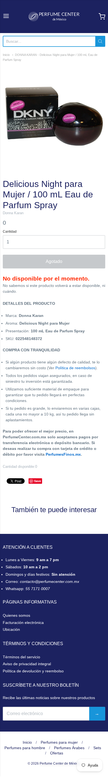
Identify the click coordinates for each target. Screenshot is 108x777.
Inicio (6, 54)
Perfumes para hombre (24, 748)
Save (37, 481)
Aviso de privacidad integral (27, 664)
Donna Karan (13, 213)
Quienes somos (16, 615)
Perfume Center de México (60, 763)
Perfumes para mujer (59, 742)
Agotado (54, 261)
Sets (97, 748)
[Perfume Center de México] (54, 16)
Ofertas (56, 753)
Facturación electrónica (23, 622)
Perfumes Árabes (69, 748)
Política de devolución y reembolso (33, 671)
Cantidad (10, 231)
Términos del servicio (21, 657)
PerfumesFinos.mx (63, 454)
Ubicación (11, 629)
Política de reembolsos (75, 368)
